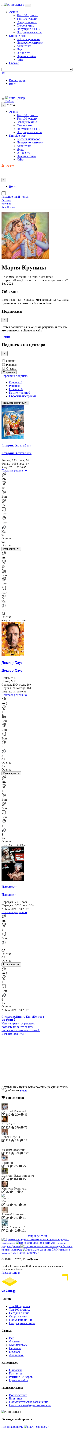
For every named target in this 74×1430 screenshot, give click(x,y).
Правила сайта (26, 56)
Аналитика (24, 46)
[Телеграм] (7, 1020)
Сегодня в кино (27, 22)
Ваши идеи (16, 1398)
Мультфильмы (18, 1344)
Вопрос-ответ (18, 1395)
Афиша (13, 11)
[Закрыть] (5, 320)
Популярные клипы (29, 32)
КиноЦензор (17, 35)
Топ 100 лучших (27, 15)
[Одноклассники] (15, 1020)
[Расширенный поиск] (3, 73)
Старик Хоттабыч (16, 445)
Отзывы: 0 (16, 389)
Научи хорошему (13, 1426)
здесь (23, 1090)
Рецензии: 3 (16, 385)
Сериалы (15, 1348)
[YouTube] (11, 1020)
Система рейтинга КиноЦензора (23, 1016)
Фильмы (14, 1341)
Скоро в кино (25, 25)
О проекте (23, 52)
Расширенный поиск (15, 196)
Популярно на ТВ (28, 29)
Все (11, 1338)
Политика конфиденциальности (30, 1405)
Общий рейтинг (37, 1235)
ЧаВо (20, 59)
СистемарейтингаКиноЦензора (9, 203)
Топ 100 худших (27, 18)
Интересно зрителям (30, 42)
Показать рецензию (14, 470)
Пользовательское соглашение (28, 1401)
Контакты (15, 1373)
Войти (13, 83)
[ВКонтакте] (3, 1020)
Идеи (20, 49)
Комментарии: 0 (19, 392)
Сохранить (9, 372)
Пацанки (9, 887)
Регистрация (17, 80)
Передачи (15, 1351)
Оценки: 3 (15, 382)
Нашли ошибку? (28, 1253)
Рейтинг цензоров (28, 39)
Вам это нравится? (14, 1033)
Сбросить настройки (22, 396)
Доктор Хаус (12, 663)
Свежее (14, 63)
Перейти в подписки (15, 375)
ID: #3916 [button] (8, 276)
